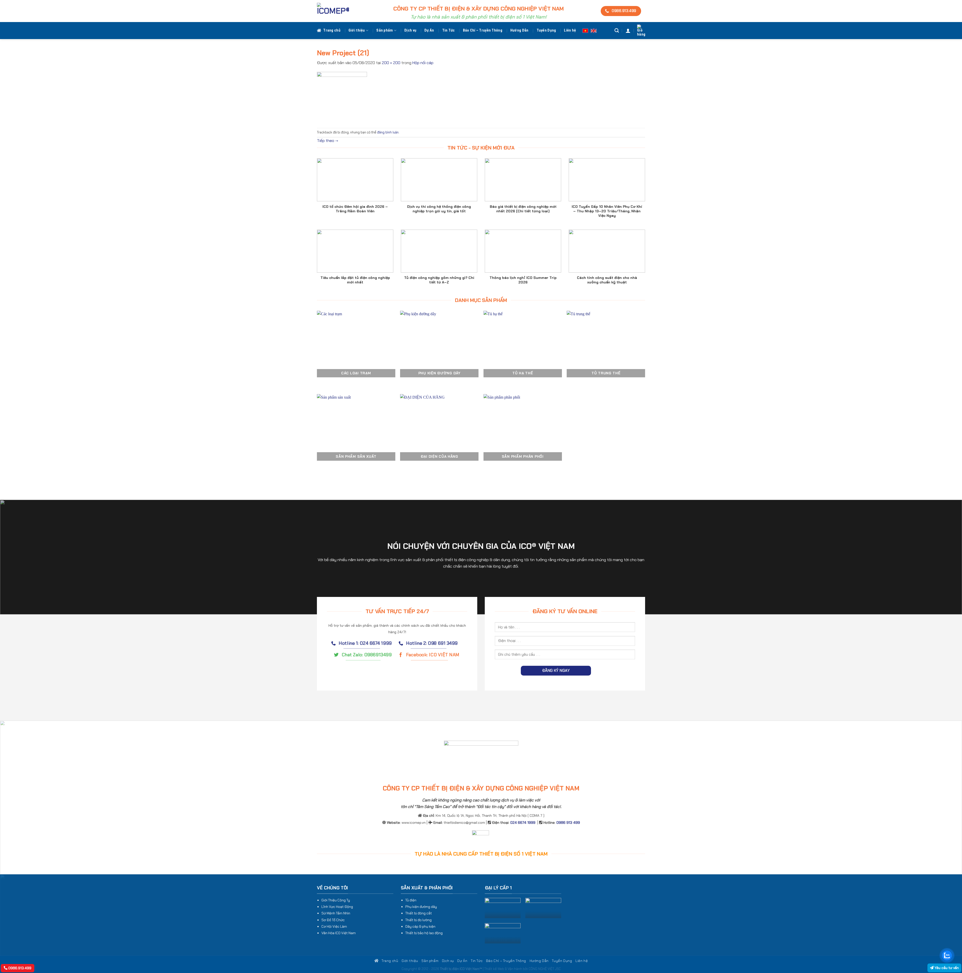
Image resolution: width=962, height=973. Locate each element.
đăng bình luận (388, 132)
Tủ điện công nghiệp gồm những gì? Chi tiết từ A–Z (439, 279)
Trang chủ (331, 30)
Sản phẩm (384, 30)
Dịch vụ (410, 30)
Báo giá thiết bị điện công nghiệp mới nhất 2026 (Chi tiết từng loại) (523, 208)
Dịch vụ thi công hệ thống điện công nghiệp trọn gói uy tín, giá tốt (439, 208)
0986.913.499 (19, 968)
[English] (593, 30)
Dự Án (429, 30)
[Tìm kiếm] (617, 31)
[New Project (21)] (342, 96)
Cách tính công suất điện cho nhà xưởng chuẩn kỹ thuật (607, 279)
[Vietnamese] (585, 30)
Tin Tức (448, 30)
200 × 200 (391, 62)
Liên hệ (570, 30)
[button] (628, 30)
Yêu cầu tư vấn (946, 967)
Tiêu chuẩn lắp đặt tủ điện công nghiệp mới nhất (355, 279)
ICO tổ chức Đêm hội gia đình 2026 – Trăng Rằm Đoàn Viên (355, 208)
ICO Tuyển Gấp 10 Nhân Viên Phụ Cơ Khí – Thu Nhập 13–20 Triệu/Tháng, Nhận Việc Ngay (607, 211)
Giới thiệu (356, 30)
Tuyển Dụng (546, 30)
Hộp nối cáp (422, 62)
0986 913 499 (568, 822)
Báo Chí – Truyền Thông (482, 30)
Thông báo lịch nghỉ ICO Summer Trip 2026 (523, 279)
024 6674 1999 (522, 822)
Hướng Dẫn (519, 30)
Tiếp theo (327, 140)
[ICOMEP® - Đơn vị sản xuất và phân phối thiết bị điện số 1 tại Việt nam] (333, 11)
